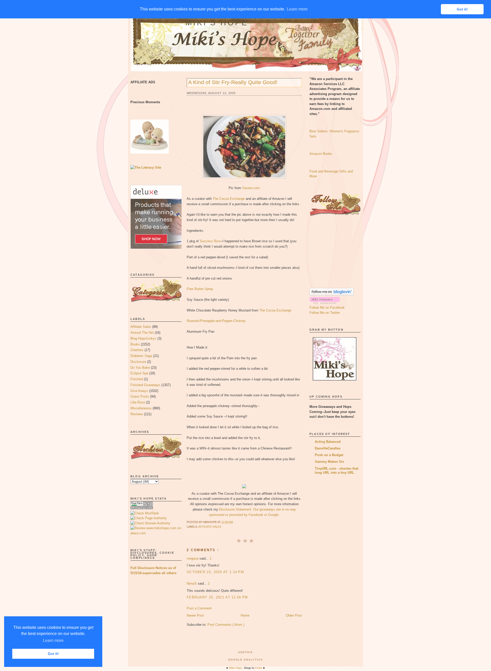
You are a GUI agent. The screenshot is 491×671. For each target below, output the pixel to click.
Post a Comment (199, 608)
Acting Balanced (328, 442)
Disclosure (138, 362)
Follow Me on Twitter (324, 313)
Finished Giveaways (145, 385)
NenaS (192, 583)
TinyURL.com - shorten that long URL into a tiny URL (336, 471)
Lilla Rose (137, 402)
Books (135, 344)
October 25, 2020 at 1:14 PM (215, 572)
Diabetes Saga (141, 356)
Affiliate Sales (140, 327)
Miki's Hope (216, 22)
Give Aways (139, 391)
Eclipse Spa (139, 373)
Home (245, 615)
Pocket (259, 667)
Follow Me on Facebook (327, 307)
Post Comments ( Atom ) (225, 625)
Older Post (294, 615)
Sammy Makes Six (329, 462)
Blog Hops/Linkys (143, 338)
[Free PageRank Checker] (141, 508)
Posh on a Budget (329, 455)
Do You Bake (140, 367)
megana (193, 558)
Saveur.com (251, 188)
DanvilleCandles (327, 448)
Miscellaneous (141, 408)
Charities (136, 350)
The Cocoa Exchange (229, 199)
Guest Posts (139, 396)
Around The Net (142, 332)
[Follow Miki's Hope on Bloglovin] (331, 294)
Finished (136, 379)
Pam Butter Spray (200, 289)
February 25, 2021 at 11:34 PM (217, 597)
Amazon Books (320, 154)
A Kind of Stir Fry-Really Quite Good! (232, 82)
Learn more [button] (53, 640)
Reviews (136, 414)
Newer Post (195, 615)
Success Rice (210, 241)
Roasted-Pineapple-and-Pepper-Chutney (216, 321)
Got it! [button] (53, 654)
